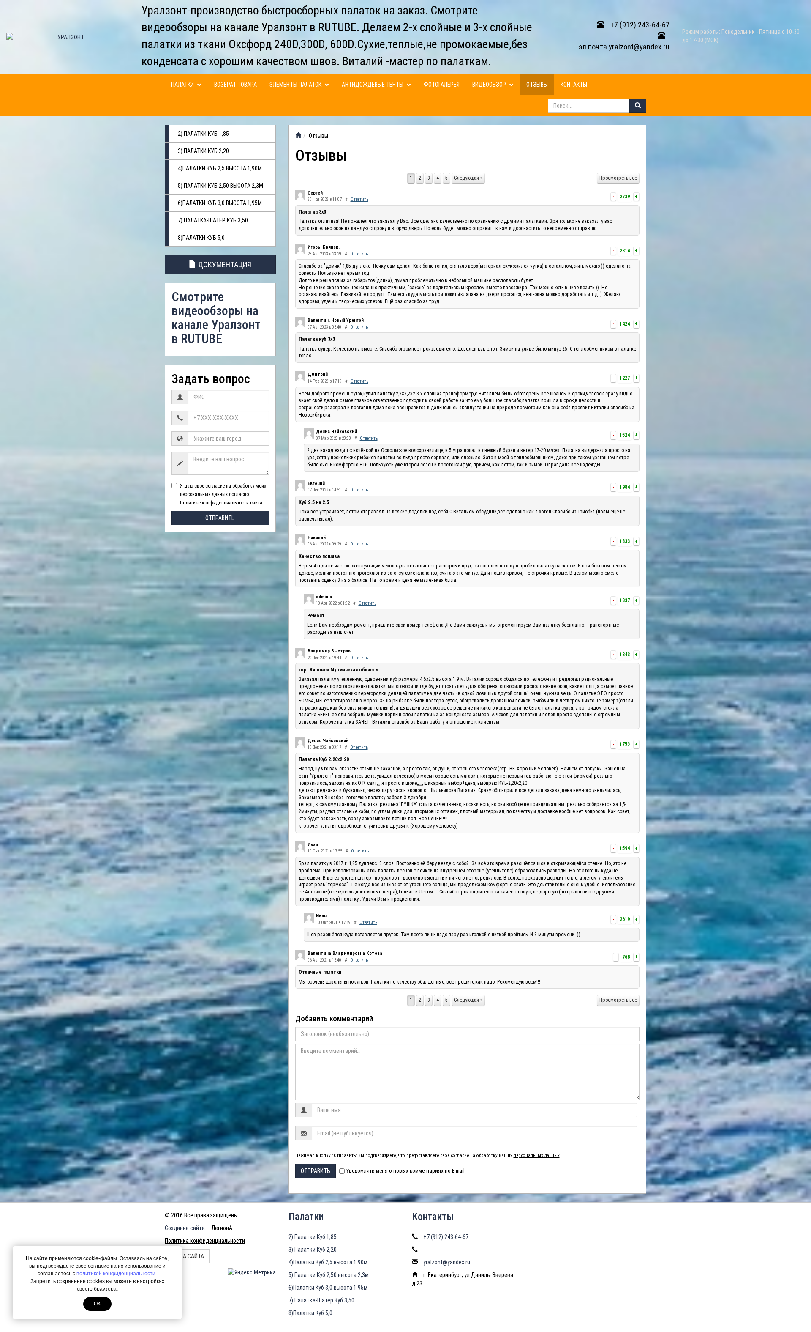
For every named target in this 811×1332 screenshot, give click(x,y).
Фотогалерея (442, 84)
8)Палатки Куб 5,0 (201, 237)
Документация (223, 264)
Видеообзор (489, 84)
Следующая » (468, 178)
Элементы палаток (296, 84)
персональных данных (537, 1155)
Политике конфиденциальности (214, 503)
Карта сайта (187, 1256)
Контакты (574, 84)
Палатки (183, 84)
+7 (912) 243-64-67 (639, 24)
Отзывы (537, 84)
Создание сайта (185, 1228)
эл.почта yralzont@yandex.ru (624, 46)
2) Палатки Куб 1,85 (203, 133)
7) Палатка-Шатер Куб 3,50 (213, 220)
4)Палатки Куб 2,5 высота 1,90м (220, 168)
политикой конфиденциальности (115, 1274)
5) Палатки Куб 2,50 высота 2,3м (220, 185)
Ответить (359, 199)
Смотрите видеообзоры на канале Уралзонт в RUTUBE (216, 317)
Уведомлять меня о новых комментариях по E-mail (405, 1171)
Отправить (220, 518)
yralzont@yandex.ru (446, 1262)
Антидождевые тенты (373, 84)
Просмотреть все (618, 178)
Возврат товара (235, 84)
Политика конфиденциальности (205, 1240)
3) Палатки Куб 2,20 (203, 151)
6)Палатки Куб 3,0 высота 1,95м (220, 203)
